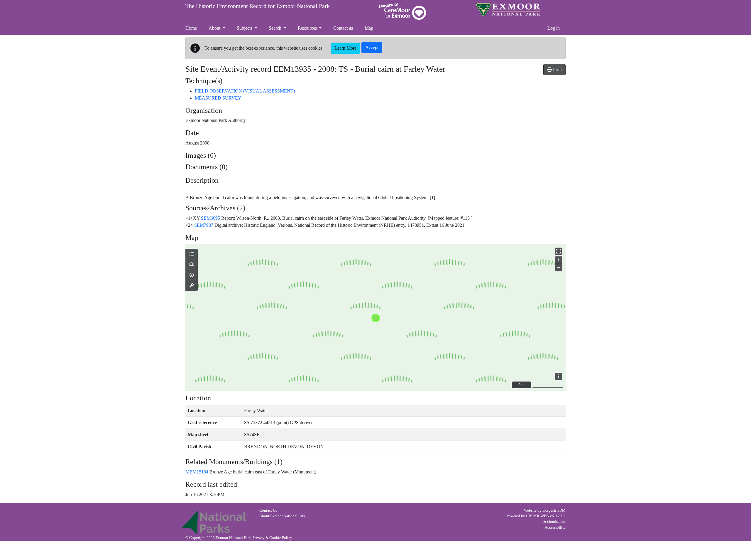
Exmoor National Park (508, 9)
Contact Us (268, 510)
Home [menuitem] (191, 28)
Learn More (345, 48)
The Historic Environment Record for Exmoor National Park (257, 6)
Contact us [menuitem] (343, 28)
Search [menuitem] (276, 28)
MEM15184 (196, 471)
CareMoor (402, 11)
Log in (553, 28)
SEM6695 (210, 218)
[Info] (191, 275)
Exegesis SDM (554, 510)
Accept (371, 47)
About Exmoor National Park (282, 516)
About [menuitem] (215, 28)
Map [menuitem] (369, 28)
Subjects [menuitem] (245, 28)
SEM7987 (203, 225)
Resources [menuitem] (308, 28)
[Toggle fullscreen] (558, 251)
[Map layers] (191, 254)
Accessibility (555, 527)
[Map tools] (191, 285)
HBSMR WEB (537, 516)
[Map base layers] (191, 264)
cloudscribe (556, 522)
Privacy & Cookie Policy (272, 538)
